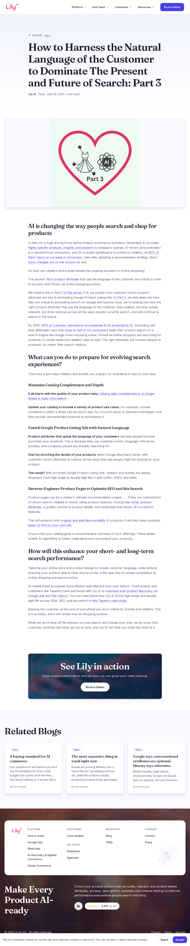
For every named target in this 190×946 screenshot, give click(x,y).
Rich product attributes (63, 279)
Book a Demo (172, 7)
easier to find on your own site (49, 525)
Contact (150, 836)
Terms (168, 932)
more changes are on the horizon (52, 262)
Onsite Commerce (39, 865)
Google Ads (35, 842)
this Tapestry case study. (109, 600)
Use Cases (98, 7)
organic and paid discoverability (83, 520)
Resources (144, 7)
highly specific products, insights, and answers (61, 248)
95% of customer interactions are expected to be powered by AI (87, 325)
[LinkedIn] (78, 906)
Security (181, 932)
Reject (164, 939)
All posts (37, 35)
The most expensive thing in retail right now (94, 758)
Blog (109, 836)
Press (148, 842)
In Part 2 (120, 297)
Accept (180, 939)
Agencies (73, 857)
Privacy (155, 932)
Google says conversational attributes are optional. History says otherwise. (155, 761)
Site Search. (60, 596)
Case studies (75, 836)
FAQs (109, 842)
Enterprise (73, 851)
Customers (121, 7)
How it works (36, 836)
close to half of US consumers (86, 330)
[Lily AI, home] (12, 7)
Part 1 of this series (67, 292)
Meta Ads (34, 848)
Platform (77, 7)
